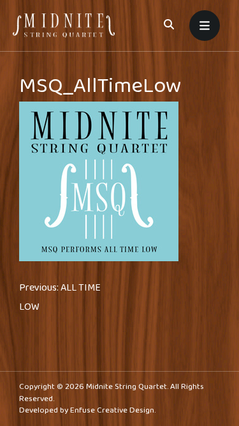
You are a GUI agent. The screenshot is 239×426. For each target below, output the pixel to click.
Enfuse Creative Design (112, 410)
